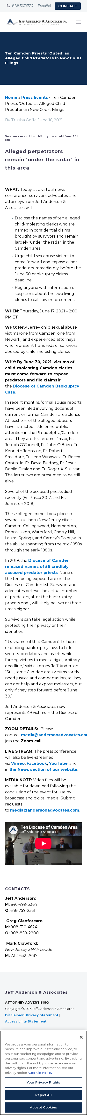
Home (11, 97)
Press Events (34, 97)
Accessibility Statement (26, 1021)
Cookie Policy (40, 1073)
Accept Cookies (43, 1107)
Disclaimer (14, 1015)
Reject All (43, 1095)
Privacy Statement (42, 1015)
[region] (43, 1072)
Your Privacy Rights (43, 1082)
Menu (78, 22)
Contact (67, 6)
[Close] (81, 1037)
